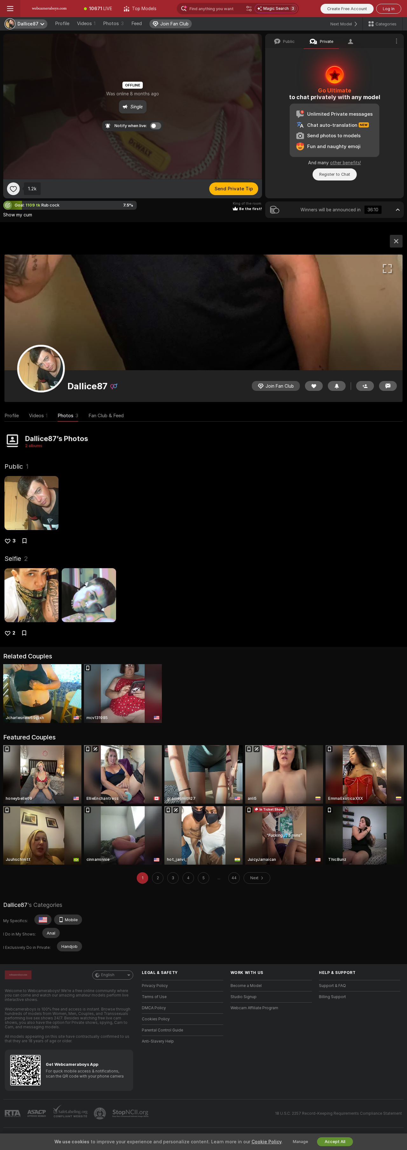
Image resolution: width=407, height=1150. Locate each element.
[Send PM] (388, 386)
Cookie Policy (266, 1141)
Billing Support (332, 997)
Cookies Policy (156, 1019)
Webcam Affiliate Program (254, 1008)
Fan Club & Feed (106, 415)
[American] (43, 920)
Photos (113, 23)
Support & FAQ (332, 985)
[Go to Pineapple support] (100, 1113)
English (107, 975)
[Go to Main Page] (49, 8)
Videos (86, 23)
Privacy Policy (155, 985)
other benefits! (345, 162)
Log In (389, 8)
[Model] (396, 241)
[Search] (249, 8)
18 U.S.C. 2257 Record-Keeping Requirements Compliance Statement (338, 1113)
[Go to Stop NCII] (131, 1113)
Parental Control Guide (162, 1030)
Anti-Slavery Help (158, 1041)
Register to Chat (334, 174)
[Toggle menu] (10, 8)
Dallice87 (15, 905)
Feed (136, 23)
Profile (62, 23)
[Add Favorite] (13, 188)
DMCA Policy (154, 1008)
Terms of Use (154, 997)
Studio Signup (244, 997)
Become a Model (246, 985)
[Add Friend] (365, 386)
